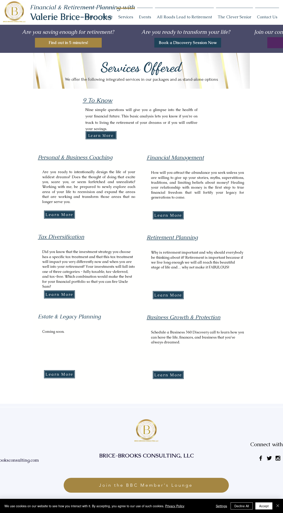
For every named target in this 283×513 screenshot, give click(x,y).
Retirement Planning (172, 237)
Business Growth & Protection (183, 317)
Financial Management (175, 157)
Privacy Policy (174, 506)
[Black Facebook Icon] (260, 458)
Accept (264, 506)
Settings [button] (221, 506)
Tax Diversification (61, 236)
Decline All (241, 506)
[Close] (277, 505)
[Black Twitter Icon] (269, 458)
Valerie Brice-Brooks (71, 17)
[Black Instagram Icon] (278, 458)
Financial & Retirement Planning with (82, 7)
